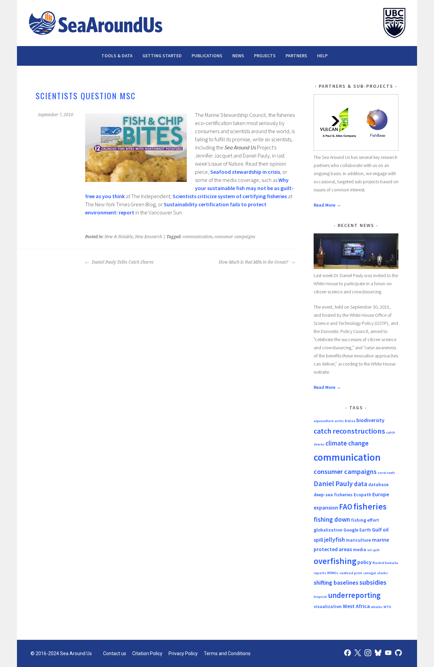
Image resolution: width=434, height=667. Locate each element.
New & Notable (118, 236)
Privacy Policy (183, 653)
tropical (320, 597)
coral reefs (386, 473)
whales (376, 607)
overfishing (335, 561)
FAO (345, 507)
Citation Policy (147, 653)
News (238, 56)
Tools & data (117, 56)
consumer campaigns (234, 236)
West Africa (356, 606)
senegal (369, 573)
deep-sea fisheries (333, 495)
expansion (326, 507)
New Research (148, 236)
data (360, 484)
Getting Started (162, 56)
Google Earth (357, 530)
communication (197, 236)
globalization (328, 530)
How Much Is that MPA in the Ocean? (254, 262)
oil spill (373, 550)
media (359, 549)
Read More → (327, 205)
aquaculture (324, 421)
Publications (207, 56)
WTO (387, 607)
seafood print (350, 573)
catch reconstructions (349, 431)
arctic (339, 421)
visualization (328, 606)
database (378, 484)
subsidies (373, 582)
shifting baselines (336, 582)
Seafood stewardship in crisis (245, 171)
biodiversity (370, 420)
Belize (350, 421)
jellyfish (334, 539)
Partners (296, 56)
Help (322, 56)
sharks (382, 573)
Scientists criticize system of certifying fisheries (230, 196)
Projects (265, 56)
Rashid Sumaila (385, 563)
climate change (347, 443)
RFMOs (332, 573)
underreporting (354, 595)
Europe (380, 494)
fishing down (332, 519)
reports (320, 573)
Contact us (114, 653)
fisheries (370, 506)
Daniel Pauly (333, 483)
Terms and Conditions (227, 653)
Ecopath (362, 495)
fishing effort (365, 520)
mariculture (358, 540)
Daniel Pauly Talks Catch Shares (122, 262)
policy (364, 562)
